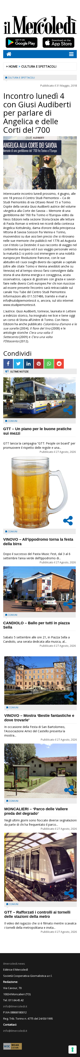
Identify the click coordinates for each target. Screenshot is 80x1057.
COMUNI (12, 420)
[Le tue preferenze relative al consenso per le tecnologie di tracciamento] (72, 1049)
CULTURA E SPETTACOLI (38, 66)
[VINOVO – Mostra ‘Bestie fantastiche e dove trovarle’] (40, 680)
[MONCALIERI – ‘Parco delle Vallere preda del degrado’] (40, 771)
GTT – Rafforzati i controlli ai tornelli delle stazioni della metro (37, 914)
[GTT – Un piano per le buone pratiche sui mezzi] (39, 397)
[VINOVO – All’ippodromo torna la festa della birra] (39, 492)
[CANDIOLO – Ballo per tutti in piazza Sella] (39, 589)
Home (13, 66)
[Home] (7, 54)
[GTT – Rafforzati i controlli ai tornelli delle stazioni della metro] (40, 867)
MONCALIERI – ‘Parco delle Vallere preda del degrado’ (36, 811)
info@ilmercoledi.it (15, 1031)
